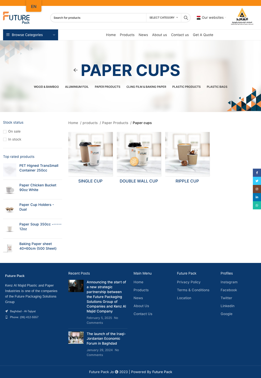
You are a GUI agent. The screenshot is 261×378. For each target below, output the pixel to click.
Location (184, 298)
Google (226, 314)
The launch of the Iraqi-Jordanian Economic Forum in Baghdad (106, 339)
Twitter (226, 298)
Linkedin (227, 306)
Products (141, 290)
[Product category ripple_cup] (187, 159)
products (91, 123)
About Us (141, 306)
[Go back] (76, 70)
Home (73, 123)
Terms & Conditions (193, 290)
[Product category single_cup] (90, 159)
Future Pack (162, 372)
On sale (14, 131)
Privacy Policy (189, 282)
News (138, 298)
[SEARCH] (186, 17)
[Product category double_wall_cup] (139, 159)
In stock (14, 139)
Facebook (229, 290)
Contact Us (143, 314)
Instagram (229, 282)
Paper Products (115, 123)
